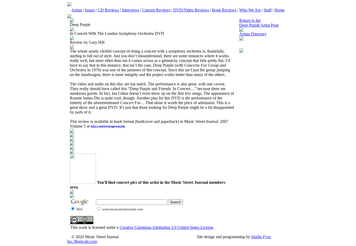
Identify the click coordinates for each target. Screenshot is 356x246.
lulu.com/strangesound (108, 126)
